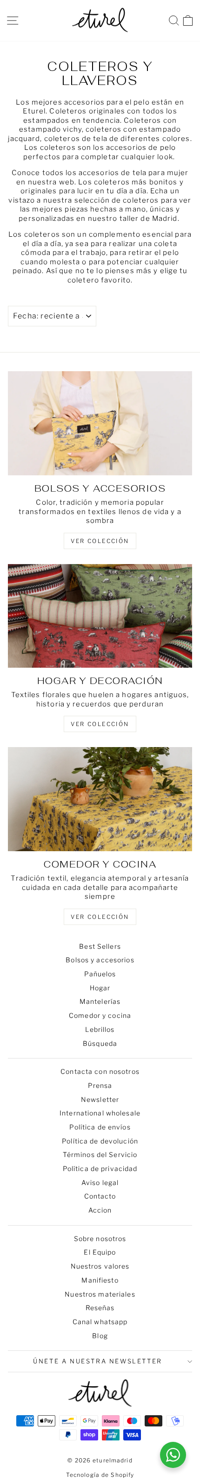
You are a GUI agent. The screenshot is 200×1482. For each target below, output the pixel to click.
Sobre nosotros (100, 1238)
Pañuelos (100, 974)
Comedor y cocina (100, 1015)
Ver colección (100, 916)
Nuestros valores (100, 1266)
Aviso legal (100, 1182)
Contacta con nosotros (100, 1071)
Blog (100, 1336)
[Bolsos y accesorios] (100, 423)
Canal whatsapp (100, 1322)
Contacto (100, 1196)
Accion (100, 1210)
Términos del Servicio (100, 1154)
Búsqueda (100, 1043)
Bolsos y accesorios (100, 960)
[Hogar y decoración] (100, 616)
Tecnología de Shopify (100, 1474)
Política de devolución (100, 1141)
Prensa (100, 1085)
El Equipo (100, 1252)
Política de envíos (99, 1127)
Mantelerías (100, 1001)
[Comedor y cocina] (100, 799)
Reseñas (100, 1308)
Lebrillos (99, 1029)
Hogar (100, 988)
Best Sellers (100, 946)
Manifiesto (99, 1280)
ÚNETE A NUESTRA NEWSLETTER (97, 1361)
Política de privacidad (100, 1168)
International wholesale (100, 1113)
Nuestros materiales (100, 1294)
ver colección (100, 540)
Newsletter (100, 1099)
